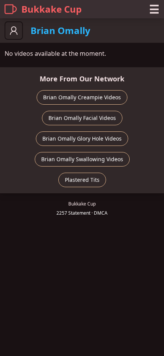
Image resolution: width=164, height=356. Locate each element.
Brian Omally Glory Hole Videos (82, 138)
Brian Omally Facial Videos (82, 117)
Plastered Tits (82, 179)
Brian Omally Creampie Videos (82, 97)
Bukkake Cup (51, 9)
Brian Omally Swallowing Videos (82, 159)
